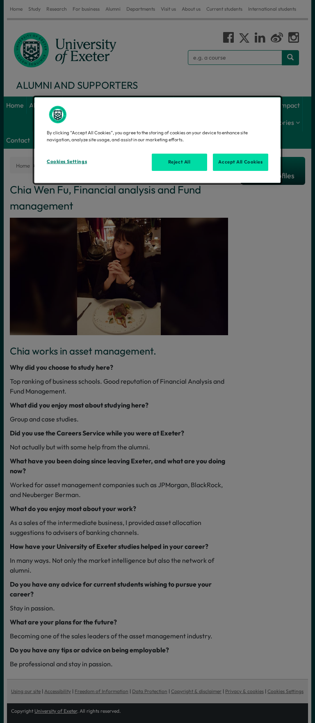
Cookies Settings (67, 161)
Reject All (179, 162)
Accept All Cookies (240, 162)
